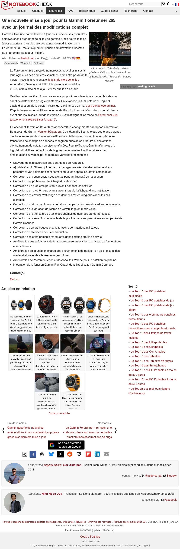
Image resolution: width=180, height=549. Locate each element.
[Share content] (24, 454)
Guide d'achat (109, 11)
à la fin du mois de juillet (63, 79)
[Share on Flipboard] (88, 454)
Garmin (14, 279)
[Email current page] (106, 454)
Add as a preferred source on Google (69, 445)
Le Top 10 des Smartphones (148, 365)
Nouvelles (55, 11)
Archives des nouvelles (99, 521)
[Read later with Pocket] (79, 454)
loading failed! (128, 86)
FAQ (70, 11)
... (176, 11)
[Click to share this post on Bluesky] (51, 454)
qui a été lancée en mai (100, 105)
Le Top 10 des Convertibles (148, 351)
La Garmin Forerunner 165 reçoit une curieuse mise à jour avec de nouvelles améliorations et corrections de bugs (87, 432)
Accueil (21, 11)
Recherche (130, 11)
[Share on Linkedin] (97, 454)
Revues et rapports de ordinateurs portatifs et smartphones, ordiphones (37, 521)
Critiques (37, 11)
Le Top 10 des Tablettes (145, 356)
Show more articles (59, 413)
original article (52, 465)
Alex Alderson (72, 465)
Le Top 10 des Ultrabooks (147, 347)
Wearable (25, 63)
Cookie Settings (90, 536)
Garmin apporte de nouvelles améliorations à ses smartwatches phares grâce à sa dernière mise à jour (33, 432)
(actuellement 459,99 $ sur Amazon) (32, 119)
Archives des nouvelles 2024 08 (129, 521)
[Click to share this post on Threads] (42, 454)
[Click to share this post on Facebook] (33, 454)
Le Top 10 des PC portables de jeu (152, 300)
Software (39, 63)
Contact (148, 11)
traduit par (27, 58)
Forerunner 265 (108, 115)
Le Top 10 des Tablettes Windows (152, 361)
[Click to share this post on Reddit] (69, 454)
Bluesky (171, 475)
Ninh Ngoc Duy (52, 494)
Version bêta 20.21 (49, 131)
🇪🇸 (78, 58)
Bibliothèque (87, 11)
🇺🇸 (74, 58)
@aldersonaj (153, 475)
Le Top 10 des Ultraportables (149, 342)
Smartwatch (11, 63)
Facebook (170, 500)
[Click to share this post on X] (60, 454)
